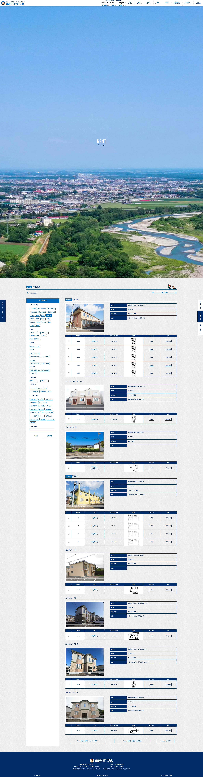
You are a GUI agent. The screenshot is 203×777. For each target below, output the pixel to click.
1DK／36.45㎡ (114, 730)
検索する (49, 436)
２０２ (78, 684)
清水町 (44, 322)
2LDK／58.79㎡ (114, 589)
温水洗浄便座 (34, 406)
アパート (33, 388)
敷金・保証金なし (35, 339)
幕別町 (43, 315)
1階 (38, 412)
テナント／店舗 (34, 391)
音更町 (32, 315)
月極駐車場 (43, 391)
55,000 (95, 590)
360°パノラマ (49, 399)
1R (31, 353)
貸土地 (49, 391)
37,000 (95, 518)
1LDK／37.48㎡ (114, 419)
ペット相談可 (34, 416)
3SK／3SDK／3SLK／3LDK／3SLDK (40, 370)
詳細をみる (168, 341)
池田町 (32, 318)
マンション (40, 388)
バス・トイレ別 (43, 402)
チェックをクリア (165, 741)
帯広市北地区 (51, 312)
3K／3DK (33, 366)
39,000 (95, 636)
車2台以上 (33, 412)
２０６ (78, 373)
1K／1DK (36, 353)
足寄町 (37, 325)
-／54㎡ (114, 468)
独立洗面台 (42, 406)
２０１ (78, 730)
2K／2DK (33, 360)
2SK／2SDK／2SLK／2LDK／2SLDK (40, 363)
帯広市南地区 (42, 312)
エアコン (41, 416)
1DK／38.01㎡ (114, 684)
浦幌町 (49, 322)
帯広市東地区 (51, 308)
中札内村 (49, 315)
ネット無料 (50, 412)
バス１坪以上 (34, 409)
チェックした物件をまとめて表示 (132, 741)
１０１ (78, 341)
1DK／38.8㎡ (114, 341)
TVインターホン (35, 419)
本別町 (43, 318)
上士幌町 (33, 322)
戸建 (46, 388)
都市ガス (41, 409)
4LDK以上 (33, 373)
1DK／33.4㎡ (114, 517)
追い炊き (49, 406)
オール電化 (41, 399)
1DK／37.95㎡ (114, 636)
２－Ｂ (78, 419)
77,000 (95, 467)
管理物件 (33, 422)
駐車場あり (48, 409)
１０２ (78, 349)
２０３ (78, 365)
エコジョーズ (50, 419)
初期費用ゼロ (34, 402)
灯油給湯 (43, 419)
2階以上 (43, 412)
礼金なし (43, 335)
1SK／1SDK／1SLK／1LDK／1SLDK (40, 356)
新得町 (38, 322)
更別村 (37, 318)
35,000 (95, 341)
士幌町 (48, 318)
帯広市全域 (33, 308)
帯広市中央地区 (42, 308)
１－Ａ (78, 589)
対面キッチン (49, 416)
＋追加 (151, 341)
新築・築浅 (33, 399)
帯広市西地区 (34, 312)
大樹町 (32, 325)
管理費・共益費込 (35, 335)
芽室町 (37, 315)
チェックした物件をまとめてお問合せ (87, 741)
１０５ (78, 357)
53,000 (95, 419)
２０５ (78, 636)
